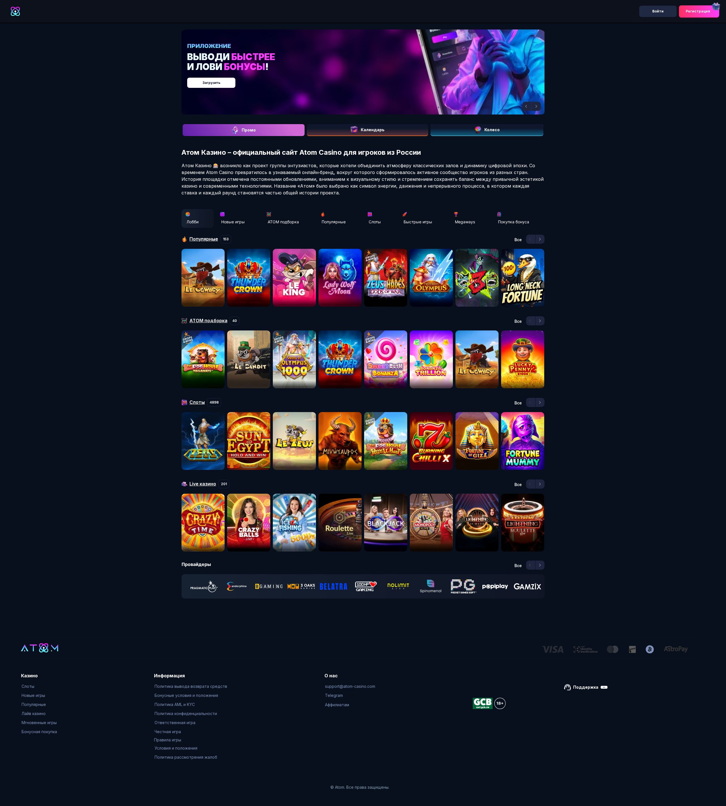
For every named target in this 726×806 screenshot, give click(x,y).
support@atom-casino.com (350, 686)
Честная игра (168, 731)
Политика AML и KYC (175, 704)
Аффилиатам (337, 704)
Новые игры (233, 221)
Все (518, 240)
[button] (526, 106)
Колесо (492, 129)
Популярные (334, 221)
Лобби (193, 221)
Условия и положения (176, 748)
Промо (249, 130)
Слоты (375, 221)
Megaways (465, 221)
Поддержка (585, 687)
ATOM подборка (283, 221)
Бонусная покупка (39, 731)
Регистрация (698, 11)
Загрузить (369, 80)
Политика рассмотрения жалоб (186, 757)
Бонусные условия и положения (186, 695)
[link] (204, 586)
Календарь (373, 129)
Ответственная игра (175, 722)
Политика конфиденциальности (186, 713)
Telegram (334, 695)
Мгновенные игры (39, 722)
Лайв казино (34, 713)
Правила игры (167, 739)
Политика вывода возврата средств (191, 686)
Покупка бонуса (513, 221)
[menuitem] (39, 686)
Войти (658, 11)
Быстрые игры (418, 221)
